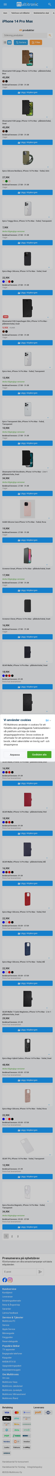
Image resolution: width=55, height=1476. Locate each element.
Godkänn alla (39, 754)
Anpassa (15, 754)
